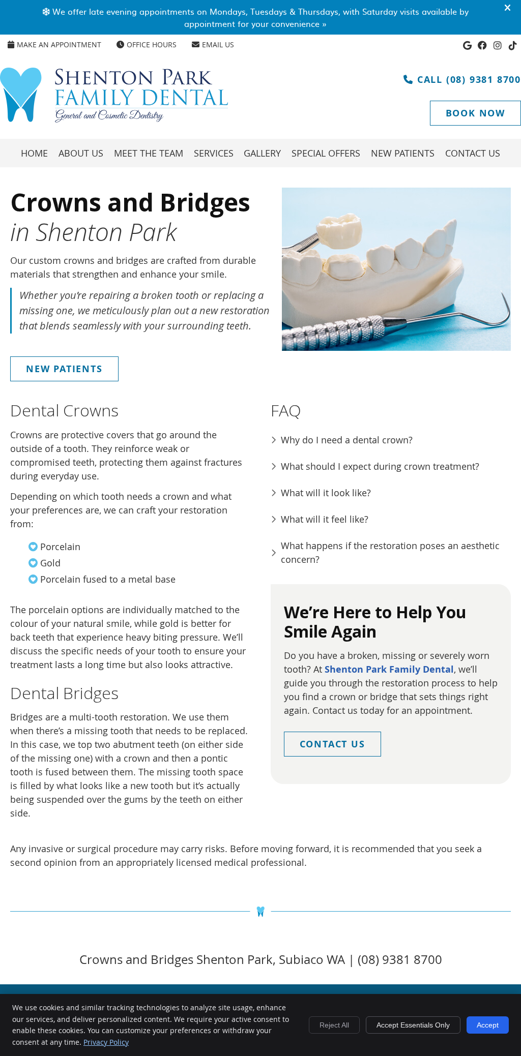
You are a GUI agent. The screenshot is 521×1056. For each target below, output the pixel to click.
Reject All (334, 1025)
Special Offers (326, 153)
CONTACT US (332, 744)
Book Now (475, 113)
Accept (488, 1025)
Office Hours (152, 44)
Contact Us (472, 153)
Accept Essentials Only (413, 1025)
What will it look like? (326, 493)
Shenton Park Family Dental (389, 669)
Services (214, 153)
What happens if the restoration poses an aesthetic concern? (390, 552)
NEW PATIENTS (64, 369)
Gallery (262, 153)
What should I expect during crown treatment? (380, 466)
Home (34, 153)
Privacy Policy (106, 1042)
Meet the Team (148, 153)
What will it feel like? (324, 519)
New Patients (403, 153)
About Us (81, 153)
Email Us (218, 44)
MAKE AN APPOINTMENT (59, 44)
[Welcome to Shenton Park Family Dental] (114, 119)
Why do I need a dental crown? (347, 440)
